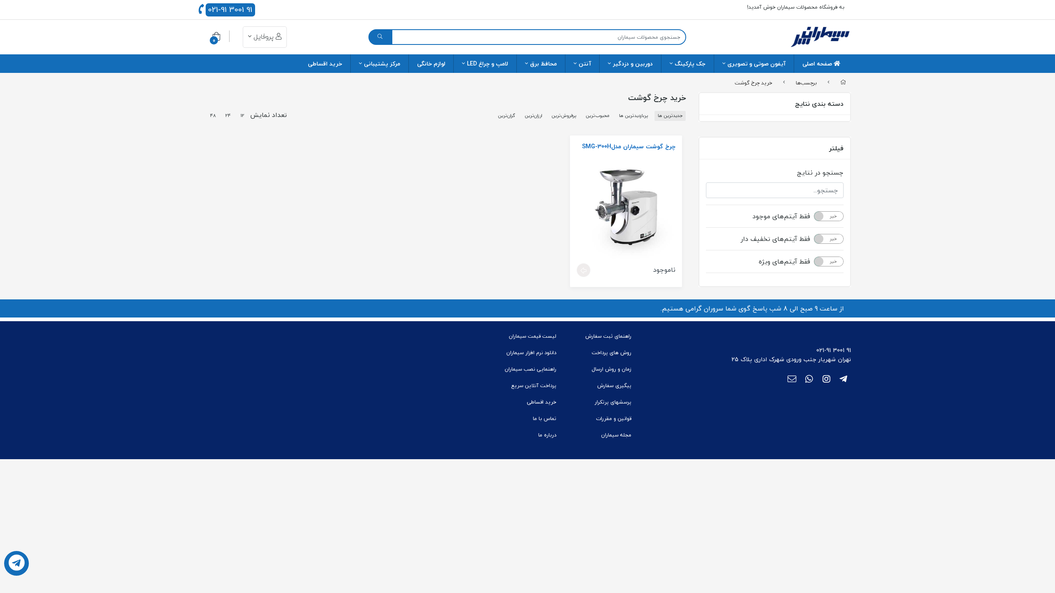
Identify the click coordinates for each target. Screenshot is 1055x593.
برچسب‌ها (806, 82)
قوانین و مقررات (613, 418)
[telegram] (843, 380)
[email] (791, 380)
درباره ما (547, 434)
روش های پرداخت (611, 352)
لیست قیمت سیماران (532, 336)
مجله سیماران (616, 434)
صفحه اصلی (818, 63)
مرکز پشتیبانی (382, 63)
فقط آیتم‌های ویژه (784, 261)
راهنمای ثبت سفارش (608, 336)
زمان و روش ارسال (611, 369)
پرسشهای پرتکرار (613, 401)
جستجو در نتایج (820, 172)
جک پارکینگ (690, 63)
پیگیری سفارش (614, 385)
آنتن (585, 63)
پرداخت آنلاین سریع (533, 385)
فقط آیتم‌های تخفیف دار (775, 238)
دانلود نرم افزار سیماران (531, 352)
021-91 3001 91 (230, 9)
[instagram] (826, 380)
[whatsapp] (809, 380)
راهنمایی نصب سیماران (530, 369)
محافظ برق (543, 63)
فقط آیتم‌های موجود (781, 216)
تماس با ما (544, 418)
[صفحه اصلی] (843, 83)
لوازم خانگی (431, 63)
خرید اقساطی (325, 63)
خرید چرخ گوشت (753, 82)
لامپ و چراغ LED (487, 63)
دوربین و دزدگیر (633, 63)
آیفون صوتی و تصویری (756, 63)
